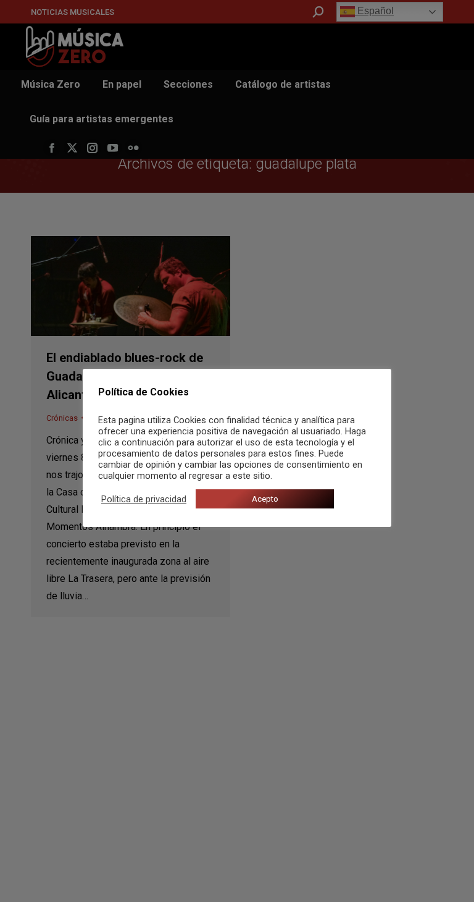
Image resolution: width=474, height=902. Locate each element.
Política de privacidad (143, 499)
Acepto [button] (265, 499)
